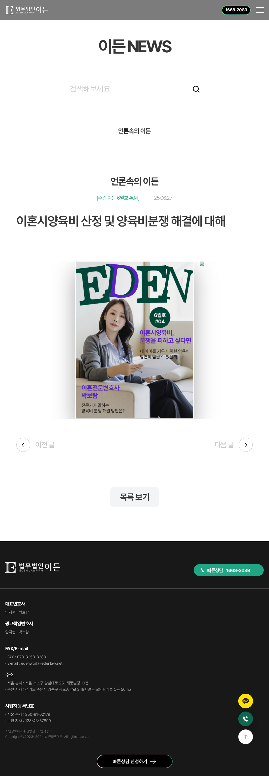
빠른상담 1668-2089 (228, 570)
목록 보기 (134, 497)
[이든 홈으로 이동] (26, 10)
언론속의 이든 (134, 131)
